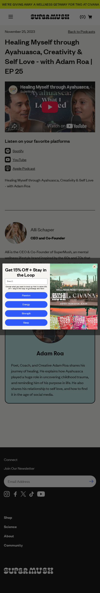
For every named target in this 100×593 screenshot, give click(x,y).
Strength (26, 313)
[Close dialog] (94, 266)
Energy (26, 304)
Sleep (26, 322)
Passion (26, 295)
